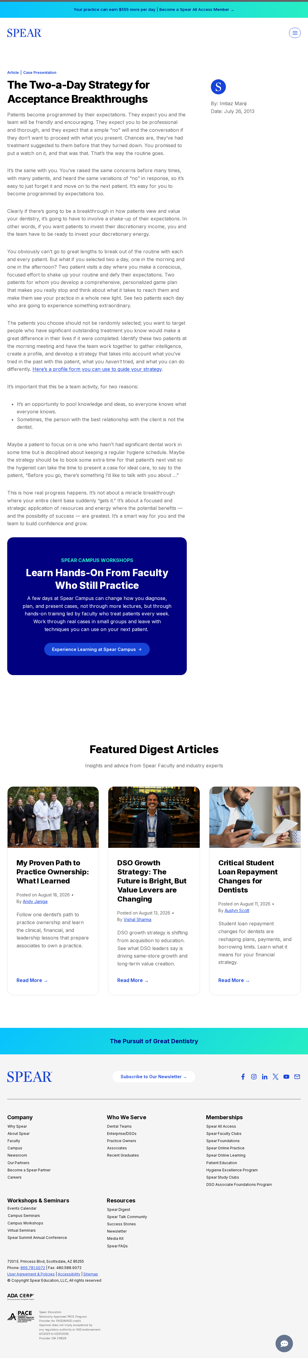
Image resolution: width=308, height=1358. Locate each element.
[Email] (297, 1077)
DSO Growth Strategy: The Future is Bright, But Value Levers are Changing (151, 880)
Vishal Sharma (137, 919)
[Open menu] (295, 33)
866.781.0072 (32, 1267)
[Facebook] (243, 1077)
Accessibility (69, 1274)
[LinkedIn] (265, 1077)
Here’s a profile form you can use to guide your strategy (97, 369)
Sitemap (90, 1274)
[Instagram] (254, 1077)
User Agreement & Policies (31, 1274)
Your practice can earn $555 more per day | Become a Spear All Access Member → (154, 9)
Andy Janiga (35, 901)
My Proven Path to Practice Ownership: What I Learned (53, 871)
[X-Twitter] (276, 1077)
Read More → (34, 980)
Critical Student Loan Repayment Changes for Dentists (248, 876)
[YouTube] (286, 1077)
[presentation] (53, 817)
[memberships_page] (154, 1041)
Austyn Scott (237, 910)
